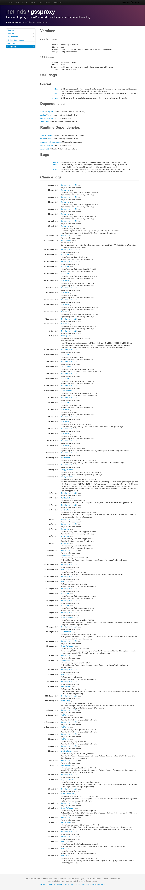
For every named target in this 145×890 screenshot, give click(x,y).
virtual (42, 122)
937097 (55, 165)
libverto (49, 115)
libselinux (50, 118)
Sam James (65, 190)
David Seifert (65, 457)
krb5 (47, 122)
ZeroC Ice (85, 884)
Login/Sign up (57, 2)
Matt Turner (65, 569)
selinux (55, 93)
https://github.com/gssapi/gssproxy (35, 22)
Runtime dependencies (15, 40)
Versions (10, 30)
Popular (32, 2)
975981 (55, 169)
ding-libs (50, 111)
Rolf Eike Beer (66, 822)
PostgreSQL (51, 884)
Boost (78, 884)
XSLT (73, 884)
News (17, 2)
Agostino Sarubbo (67, 390)
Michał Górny (65, 701)
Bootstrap (93, 884)
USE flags (10, 33)
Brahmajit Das (66, 336)
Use (40, 2)
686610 (55, 162)
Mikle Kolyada (66, 686)
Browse (24, 2)
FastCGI (66, 884)
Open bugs (11, 43)
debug (55, 89)
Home (10, 2)
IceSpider (101, 884)
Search (47, 2)
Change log (11, 46)
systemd (55, 98)
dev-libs (43, 111)
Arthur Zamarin (66, 240)
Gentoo (42, 884)
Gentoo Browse (130, 2)
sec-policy (43, 142)
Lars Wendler (65, 555)
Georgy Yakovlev (67, 469)
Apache (59, 884)
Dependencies (12, 37)
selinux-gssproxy (55, 142)
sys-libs (43, 118)
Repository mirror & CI (69, 185)
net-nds (16, 11)
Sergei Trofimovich (67, 646)
